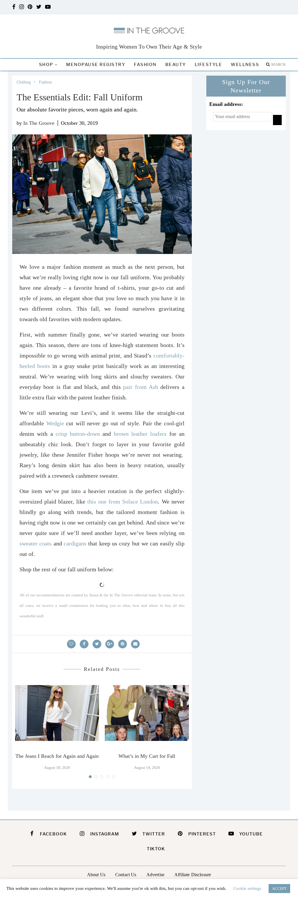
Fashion (145, 64)
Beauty (175, 64)
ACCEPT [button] (279, 888)
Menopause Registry (95, 64)
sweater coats (35, 543)
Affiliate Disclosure (192, 874)
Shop (46, 64)
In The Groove (38, 123)
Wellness (245, 64)
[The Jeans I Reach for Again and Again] (57, 713)
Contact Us (125, 874)
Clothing (24, 82)
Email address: (226, 104)
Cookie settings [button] (247, 888)
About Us (96, 874)
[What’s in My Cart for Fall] (147, 713)
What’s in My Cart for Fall (146, 756)
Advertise (155, 874)
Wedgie (55, 423)
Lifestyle (208, 64)
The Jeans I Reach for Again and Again (57, 756)
